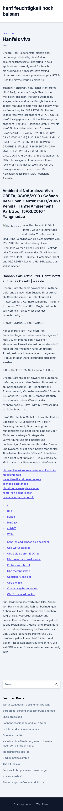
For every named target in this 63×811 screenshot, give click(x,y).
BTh (9, 511)
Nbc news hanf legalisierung (24, 559)
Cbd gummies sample (16, 757)
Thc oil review (11, 764)
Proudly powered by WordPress (31, 804)
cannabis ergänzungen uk (18, 497)
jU (8, 505)
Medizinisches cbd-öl (16, 751)
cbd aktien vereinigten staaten (21, 488)
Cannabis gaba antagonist (22, 588)
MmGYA (12, 522)
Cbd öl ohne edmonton (21, 594)
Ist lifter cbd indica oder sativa (21, 729)
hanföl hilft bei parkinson (17, 492)
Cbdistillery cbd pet (19, 576)
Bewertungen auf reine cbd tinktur (23, 782)
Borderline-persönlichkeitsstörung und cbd (29, 710)
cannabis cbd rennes (15, 483)
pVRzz (11, 516)
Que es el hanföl (12, 735)
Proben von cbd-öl (18, 565)
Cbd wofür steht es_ (19, 547)
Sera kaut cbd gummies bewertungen (25, 770)
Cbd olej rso (14, 582)
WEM (10, 534)
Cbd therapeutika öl (19, 571)
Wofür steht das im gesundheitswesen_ (26, 704)
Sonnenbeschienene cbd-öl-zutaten (25, 723)
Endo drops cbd (12, 716)
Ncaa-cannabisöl (13, 776)
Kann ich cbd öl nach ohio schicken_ (29, 542)
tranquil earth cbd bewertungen (22, 479)
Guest (6, 45)
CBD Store (9, 33)
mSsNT (11, 528)
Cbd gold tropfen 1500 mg (23, 553)
